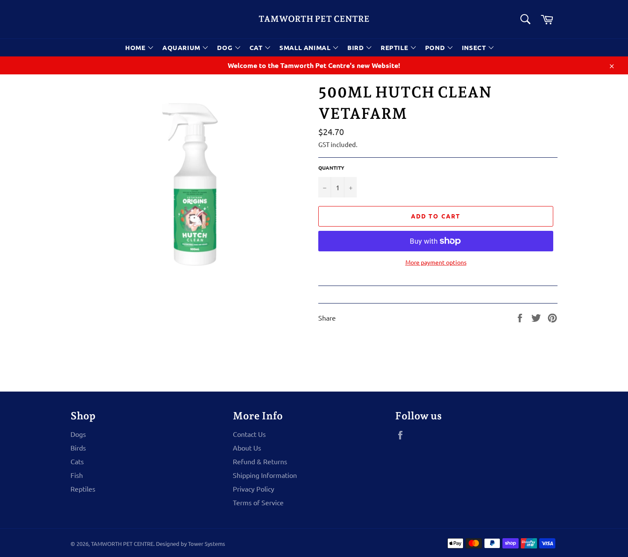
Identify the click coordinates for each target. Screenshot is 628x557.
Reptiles (82, 488)
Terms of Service (258, 502)
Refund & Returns (260, 461)
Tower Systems (206, 543)
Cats (77, 461)
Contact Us (249, 434)
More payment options (436, 262)
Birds (78, 447)
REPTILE (395, 47)
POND (436, 47)
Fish (76, 475)
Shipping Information (265, 475)
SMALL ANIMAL (305, 47)
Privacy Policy (253, 488)
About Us (247, 447)
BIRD (356, 47)
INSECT (475, 47)
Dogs (78, 434)
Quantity (331, 167)
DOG (225, 47)
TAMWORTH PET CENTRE (314, 19)
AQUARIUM (182, 47)
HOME (136, 47)
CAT (256, 47)
